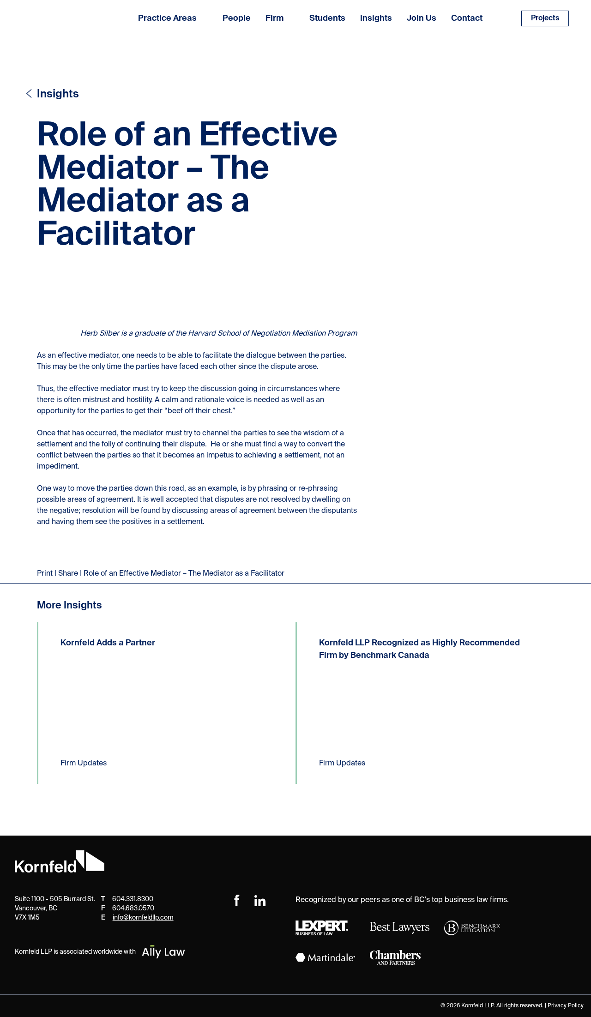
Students (327, 18)
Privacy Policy (566, 1006)
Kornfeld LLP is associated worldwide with (75, 952)
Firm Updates (83, 763)
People (237, 18)
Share (68, 574)
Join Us (421, 18)
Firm (274, 18)
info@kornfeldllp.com (143, 918)
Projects (545, 18)
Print (45, 574)
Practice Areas (167, 18)
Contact (466, 18)
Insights (376, 18)
